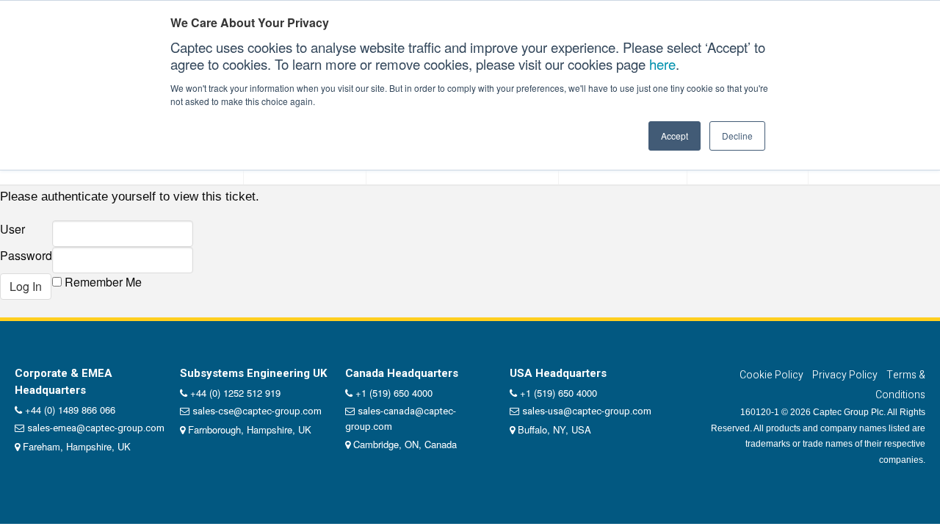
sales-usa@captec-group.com (586, 411)
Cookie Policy (771, 375)
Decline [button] (737, 135)
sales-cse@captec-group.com (257, 411)
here (662, 63)
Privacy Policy (845, 375)
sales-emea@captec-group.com (95, 428)
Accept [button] (674, 135)
